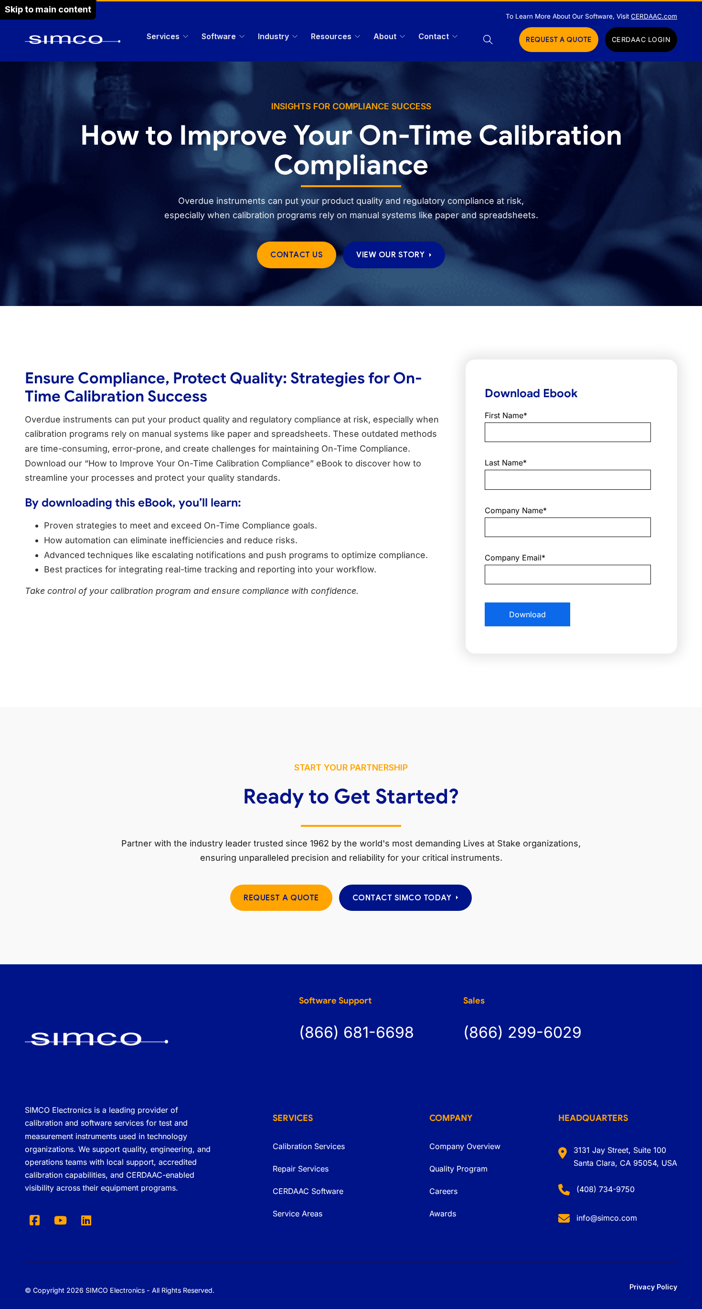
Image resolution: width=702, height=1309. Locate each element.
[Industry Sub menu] (295, 36)
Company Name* (516, 510)
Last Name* (506, 462)
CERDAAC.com (654, 16)
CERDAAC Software (308, 1191)
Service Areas (297, 1213)
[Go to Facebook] (34, 1220)
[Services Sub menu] (185, 36)
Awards (442, 1213)
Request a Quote (281, 898)
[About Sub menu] (402, 36)
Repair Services (301, 1168)
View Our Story (390, 255)
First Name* (506, 415)
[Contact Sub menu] (454, 36)
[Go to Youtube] (60, 1220)
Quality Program (458, 1168)
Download (527, 614)
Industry (273, 36)
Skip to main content (48, 9)
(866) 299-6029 (522, 1032)
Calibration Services (309, 1146)
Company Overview (464, 1146)
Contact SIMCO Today (402, 898)
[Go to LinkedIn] (86, 1220)
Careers (443, 1191)
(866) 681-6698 (356, 1032)
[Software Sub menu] (242, 36)
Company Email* (515, 557)
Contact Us (296, 255)
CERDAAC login (641, 39)
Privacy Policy (653, 1287)
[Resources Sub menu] (357, 36)
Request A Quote (559, 39)
